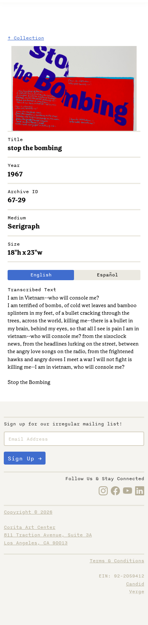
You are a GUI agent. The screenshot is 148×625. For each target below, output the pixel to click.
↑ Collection (26, 38)
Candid (135, 584)
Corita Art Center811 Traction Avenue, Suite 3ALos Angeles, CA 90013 (48, 535)
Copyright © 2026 (28, 512)
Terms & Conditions (117, 561)
